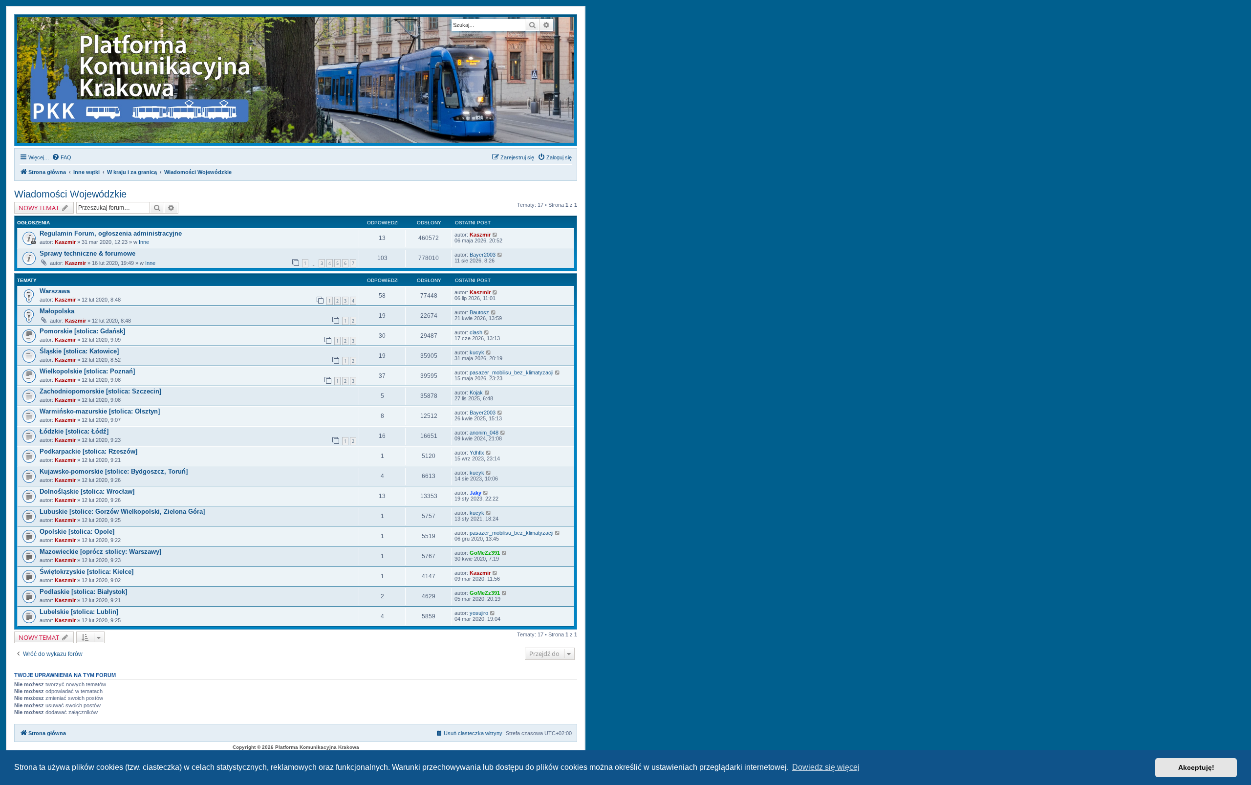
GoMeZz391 (485, 553)
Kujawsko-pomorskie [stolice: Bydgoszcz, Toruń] (114, 471)
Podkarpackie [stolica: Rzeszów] (88, 451)
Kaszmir (65, 242)
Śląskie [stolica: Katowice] (79, 351)
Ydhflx (477, 453)
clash (476, 332)
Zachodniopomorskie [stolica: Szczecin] (100, 391)
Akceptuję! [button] (1196, 767)
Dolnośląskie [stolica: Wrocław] (87, 491)
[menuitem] (61, 157)
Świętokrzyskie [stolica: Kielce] (86, 571)
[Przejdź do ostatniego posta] (495, 235)
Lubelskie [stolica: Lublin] (79, 611)
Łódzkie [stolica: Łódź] (74, 431)
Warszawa (55, 291)
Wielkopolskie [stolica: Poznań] (87, 371)
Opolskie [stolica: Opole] (77, 531)
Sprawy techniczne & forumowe (87, 253)
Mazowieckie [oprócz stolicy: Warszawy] (100, 551)
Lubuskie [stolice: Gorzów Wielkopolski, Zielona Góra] (122, 511)
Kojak (476, 392)
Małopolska (57, 311)
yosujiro (479, 613)
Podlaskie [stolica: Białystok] (83, 591)
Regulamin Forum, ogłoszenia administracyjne (111, 233)
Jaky (475, 493)
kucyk (477, 352)
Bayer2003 (483, 255)
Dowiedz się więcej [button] (826, 767)
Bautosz (479, 312)
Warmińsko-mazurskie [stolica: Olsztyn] (100, 411)
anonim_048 (484, 433)
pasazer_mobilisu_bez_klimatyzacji (511, 372)
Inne (144, 242)
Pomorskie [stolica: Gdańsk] (82, 331)
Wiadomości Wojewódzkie (70, 194)
